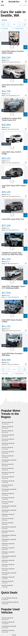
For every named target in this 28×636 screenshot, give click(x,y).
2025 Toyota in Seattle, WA (8, 440)
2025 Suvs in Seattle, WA (7, 423)
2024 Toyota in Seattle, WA (8, 435)
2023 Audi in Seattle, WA (7, 486)
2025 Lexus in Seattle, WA (7, 469)
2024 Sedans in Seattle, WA (8, 444)
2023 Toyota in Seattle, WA (8, 477)
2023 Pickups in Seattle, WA (8, 544)
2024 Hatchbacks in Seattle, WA (9, 536)
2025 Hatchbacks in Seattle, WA (9, 540)
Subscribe (25, 5)
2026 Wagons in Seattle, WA (8, 578)
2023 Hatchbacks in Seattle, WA (9, 511)
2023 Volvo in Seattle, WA (7, 502)
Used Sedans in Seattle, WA (8, 623)
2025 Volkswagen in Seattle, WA (9, 460)
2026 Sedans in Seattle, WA (8, 532)
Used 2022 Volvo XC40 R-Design (12, 153)
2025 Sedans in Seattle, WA (8, 481)
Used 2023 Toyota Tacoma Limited (12, 321)
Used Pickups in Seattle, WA (8, 631)
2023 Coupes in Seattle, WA (8, 569)
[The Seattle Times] (14, 2)
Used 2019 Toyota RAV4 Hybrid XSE (14, 186)
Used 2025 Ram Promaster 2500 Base (12, 354)
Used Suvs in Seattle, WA (7, 618)
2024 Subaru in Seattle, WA (8, 494)
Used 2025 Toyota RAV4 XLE (13, 219)
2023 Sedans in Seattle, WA (8, 498)
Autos (2, 5)
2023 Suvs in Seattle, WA (7, 431)
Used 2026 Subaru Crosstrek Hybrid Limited (13, 52)
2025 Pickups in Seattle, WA (8, 548)
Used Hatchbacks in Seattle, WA (9, 627)
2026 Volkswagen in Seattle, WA (9, 573)
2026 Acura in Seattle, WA (7, 582)
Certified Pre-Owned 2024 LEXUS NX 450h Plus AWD (12, 253)
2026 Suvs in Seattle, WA (7, 448)
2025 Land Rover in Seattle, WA (9, 527)
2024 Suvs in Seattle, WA (7, 427)
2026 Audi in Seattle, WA (7, 586)
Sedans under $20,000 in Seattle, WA (10, 603)
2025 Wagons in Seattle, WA (8, 552)
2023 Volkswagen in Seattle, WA (9, 490)
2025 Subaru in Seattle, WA (8, 473)
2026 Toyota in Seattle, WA (8, 452)
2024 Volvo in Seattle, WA (7, 523)
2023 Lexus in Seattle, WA (7, 465)
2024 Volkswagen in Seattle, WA (9, 506)
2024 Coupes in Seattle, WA (8, 565)
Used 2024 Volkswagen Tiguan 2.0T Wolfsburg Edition (13, 287)
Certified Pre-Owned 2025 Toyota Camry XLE (11, 119)
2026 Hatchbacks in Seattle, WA (9, 557)
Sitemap (14, 634)
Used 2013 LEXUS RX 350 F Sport (13, 85)
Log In (20, 5)
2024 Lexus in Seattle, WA (7, 456)
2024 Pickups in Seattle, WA (8, 515)
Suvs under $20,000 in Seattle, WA (9, 598)
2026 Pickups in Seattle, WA (8, 561)
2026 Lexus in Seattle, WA (7, 519)
